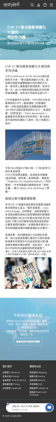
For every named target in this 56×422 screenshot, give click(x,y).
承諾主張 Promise (11, 376)
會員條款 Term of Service (14, 380)
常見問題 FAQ (36, 384)
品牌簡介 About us (11, 372)
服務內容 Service (37, 376)
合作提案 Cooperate (12, 388)
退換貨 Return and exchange (38, 393)
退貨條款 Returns (38, 380)
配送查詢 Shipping (38, 372)
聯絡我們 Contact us (39, 388)
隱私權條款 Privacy (11, 384)
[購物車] (45, 4)
